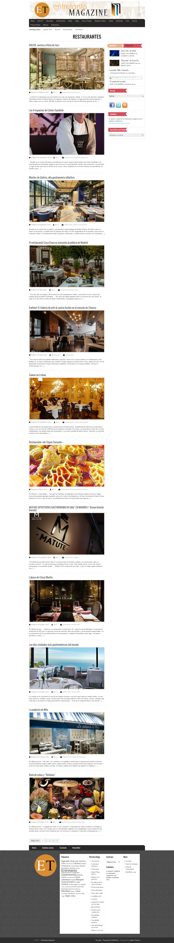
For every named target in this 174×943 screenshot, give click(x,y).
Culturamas (65, 866)
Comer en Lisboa (37, 375)
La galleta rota (96, 896)
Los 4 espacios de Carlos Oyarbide (46, 110)
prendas (73, 887)
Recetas (57, 29)
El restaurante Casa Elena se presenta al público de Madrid (58, 242)
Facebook (112, 105)
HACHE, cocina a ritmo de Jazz (44, 45)
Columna (77, 863)
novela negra (73, 884)
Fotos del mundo (97, 893)
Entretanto (79, 29)
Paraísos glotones (75, 489)
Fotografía (75, 872)
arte (76, 861)
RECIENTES (112, 45)
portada (76, 157)
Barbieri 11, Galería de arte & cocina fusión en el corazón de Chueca (62, 307)
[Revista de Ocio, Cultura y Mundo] (87, 10)
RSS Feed (125, 105)
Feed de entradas (132, 864)
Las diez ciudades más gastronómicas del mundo (54, 644)
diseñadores (65, 868)
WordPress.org (131, 872)
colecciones (68, 863)
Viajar (77, 21)
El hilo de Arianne (97, 887)
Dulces (78, 868)
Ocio (79, 884)
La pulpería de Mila (38, 709)
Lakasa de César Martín (41, 577)
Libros (77, 877)
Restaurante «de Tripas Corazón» (46, 442)
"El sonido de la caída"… (118, 81)
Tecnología (64, 893)
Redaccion (57, 355)
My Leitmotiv (95, 907)
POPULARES (129, 45)
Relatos (72, 891)
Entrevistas (55, 25)
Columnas (119, 21)
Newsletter (76, 847)
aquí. (108, 879)
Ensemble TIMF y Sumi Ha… (119, 70)
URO (82, 893)
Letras (111, 21)
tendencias (72, 893)
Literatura (65, 879)
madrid (73, 880)
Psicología (64, 889)
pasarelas (67, 886)
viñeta (73, 896)
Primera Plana (35, 25)
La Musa (94, 899)
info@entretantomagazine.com (119, 123)
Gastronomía (60, 21)
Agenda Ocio (47, 29)
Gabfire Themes (134, 940)
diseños (72, 868)
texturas (78, 893)
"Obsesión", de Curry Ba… (130, 60)
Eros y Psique (87, 21)
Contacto (63, 847)
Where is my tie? (97, 930)
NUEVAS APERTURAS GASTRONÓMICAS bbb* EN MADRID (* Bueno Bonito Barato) (66, 508)
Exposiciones (66, 872)
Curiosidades (75, 866)
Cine (127, 21)
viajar (67, 896)
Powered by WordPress (111, 940)
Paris (62, 886)
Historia (80, 875)
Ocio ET (40, 21)
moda (77, 882)
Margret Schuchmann (72, 880)
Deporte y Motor (100, 21)
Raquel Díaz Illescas (74, 889)
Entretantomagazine (47, 940)
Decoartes (49, 21)
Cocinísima (95, 861)
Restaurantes (75, 92)
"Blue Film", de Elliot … (129, 50)
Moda (70, 21)
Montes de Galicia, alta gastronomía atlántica (52, 177)
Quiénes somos (48, 847)
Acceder (128, 861)
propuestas (80, 887)
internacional (70, 877)
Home (33, 21)
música (64, 884)
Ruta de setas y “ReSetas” (42, 775)
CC (56, 92)
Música (45, 25)
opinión (83, 884)
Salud (77, 891)
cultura (83, 863)
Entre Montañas (96, 890)
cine (63, 863)
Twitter (118, 105)
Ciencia (134, 21)
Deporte (82, 866)
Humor (64, 877)
